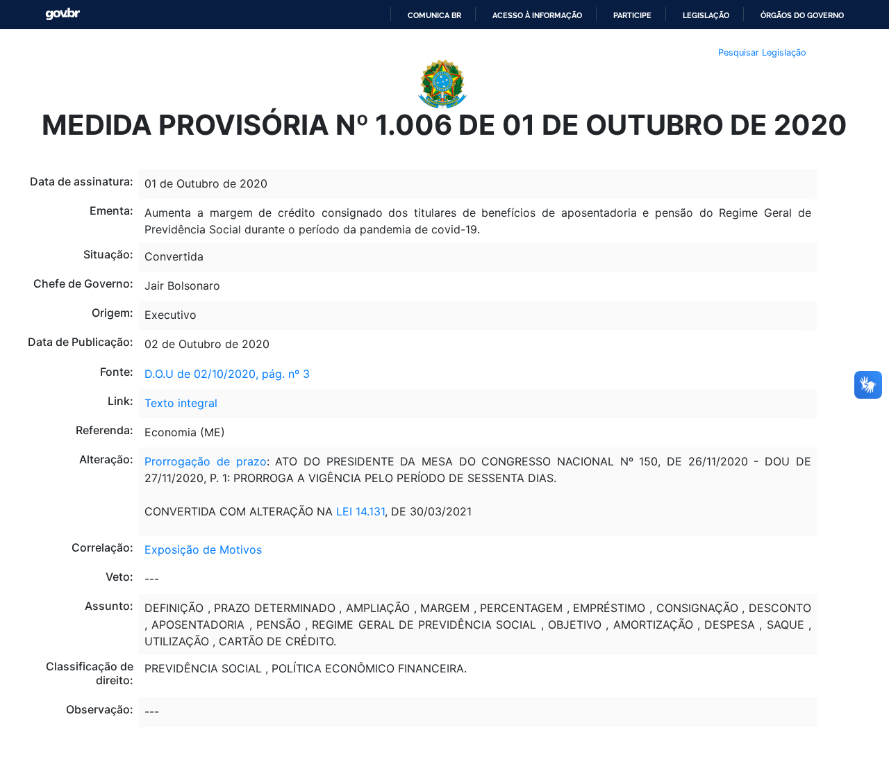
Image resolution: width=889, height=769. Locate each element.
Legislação (706, 15)
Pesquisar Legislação (762, 52)
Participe (632, 15)
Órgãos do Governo (802, 15)
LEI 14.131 (360, 511)
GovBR (62, 14)
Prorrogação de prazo (205, 461)
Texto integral (180, 403)
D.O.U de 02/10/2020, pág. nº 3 (227, 374)
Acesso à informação (537, 15)
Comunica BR (434, 15)
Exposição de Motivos (203, 549)
